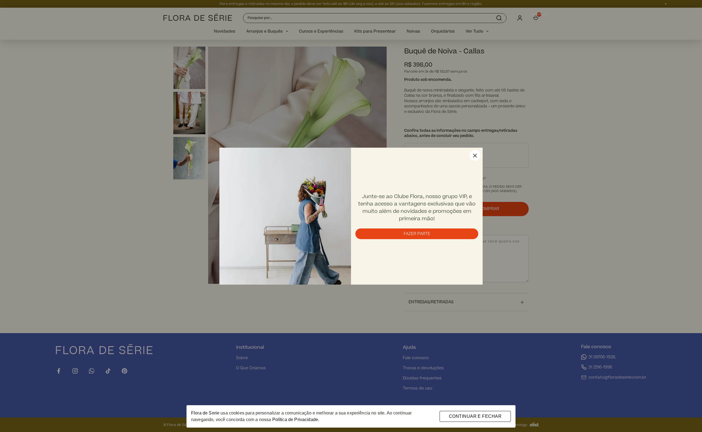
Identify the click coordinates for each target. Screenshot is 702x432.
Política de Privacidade (295, 419)
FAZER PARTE (417, 234)
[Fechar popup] (474, 155)
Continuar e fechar (475, 416)
